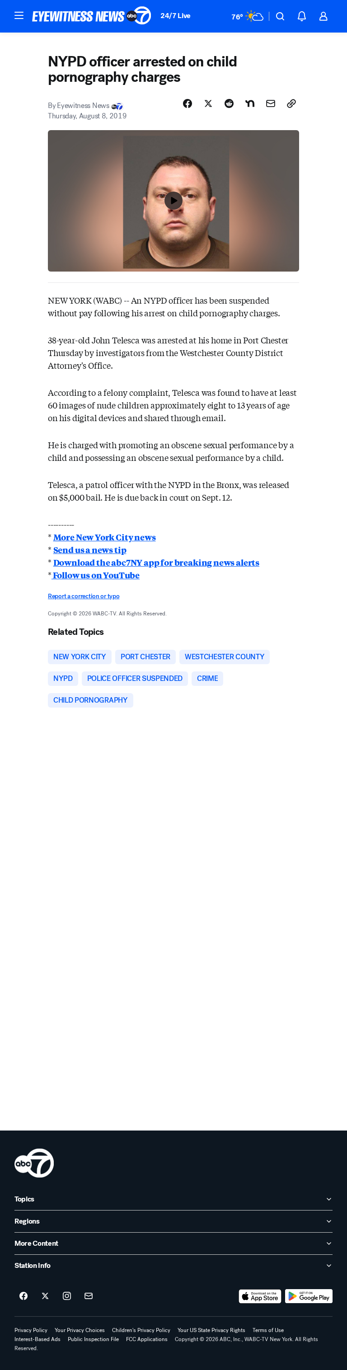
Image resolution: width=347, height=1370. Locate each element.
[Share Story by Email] (270, 103)
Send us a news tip (90, 549)
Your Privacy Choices (80, 1330)
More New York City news (104, 537)
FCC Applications (147, 1339)
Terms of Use (268, 1330)
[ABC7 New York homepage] (91, 16)
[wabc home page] (34, 1163)
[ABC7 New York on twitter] (45, 1296)
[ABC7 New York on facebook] (23, 1296)
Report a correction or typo (83, 596)
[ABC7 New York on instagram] (67, 1296)
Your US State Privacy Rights (211, 1330)
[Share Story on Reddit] (229, 103)
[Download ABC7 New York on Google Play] (309, 1296)
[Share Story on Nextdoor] (250, 103)
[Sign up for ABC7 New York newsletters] (89, 1296)
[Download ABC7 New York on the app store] (260, 1296)
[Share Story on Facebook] (187, 103)
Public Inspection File (93, 1339)
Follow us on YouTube (96, 575)
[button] (18, 15)
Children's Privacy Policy (141, 1330)
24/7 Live (175, 15)
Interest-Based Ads (37, 1339)
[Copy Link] (291, 103)
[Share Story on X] (208, 103)
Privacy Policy (30, 1330)
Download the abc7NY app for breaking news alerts (156, 562)
